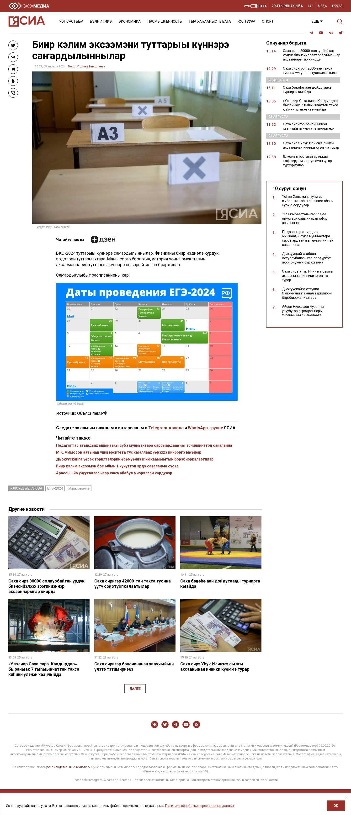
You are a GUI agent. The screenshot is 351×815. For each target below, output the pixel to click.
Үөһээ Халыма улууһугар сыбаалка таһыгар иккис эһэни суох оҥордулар (308, 200)
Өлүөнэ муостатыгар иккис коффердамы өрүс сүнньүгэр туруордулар (307, 160)
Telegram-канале (166, 427)
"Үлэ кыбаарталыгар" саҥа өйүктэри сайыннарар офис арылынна (305, 218)
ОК (336, 806)
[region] (175, 804)
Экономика (129, 21)
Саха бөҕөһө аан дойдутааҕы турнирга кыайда (307, 89)
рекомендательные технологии (69, 767)
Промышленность (164, 21)
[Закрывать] (346, 797)
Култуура (246, 21)
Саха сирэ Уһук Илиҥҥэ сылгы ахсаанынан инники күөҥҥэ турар (214, 666)
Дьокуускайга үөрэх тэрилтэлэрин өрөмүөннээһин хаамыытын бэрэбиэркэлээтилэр (134, 459)
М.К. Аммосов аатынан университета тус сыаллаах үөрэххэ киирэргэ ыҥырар (128, 452)
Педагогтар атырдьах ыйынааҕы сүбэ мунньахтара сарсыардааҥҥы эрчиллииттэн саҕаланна (144, 445)
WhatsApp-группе (205, 427)
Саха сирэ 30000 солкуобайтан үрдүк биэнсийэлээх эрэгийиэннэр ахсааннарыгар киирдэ (46, 586)
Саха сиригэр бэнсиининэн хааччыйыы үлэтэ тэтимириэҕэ (308, 126)
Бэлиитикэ (101, 21)
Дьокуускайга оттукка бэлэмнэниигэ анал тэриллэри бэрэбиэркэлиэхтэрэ (307, 293)
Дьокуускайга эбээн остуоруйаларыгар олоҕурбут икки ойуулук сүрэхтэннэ (306, 258)
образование (79, 488)
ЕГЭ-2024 (55, 488)
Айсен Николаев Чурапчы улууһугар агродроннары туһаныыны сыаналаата (303, 310)
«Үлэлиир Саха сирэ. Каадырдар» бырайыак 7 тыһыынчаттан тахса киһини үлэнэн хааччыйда (43, 669)
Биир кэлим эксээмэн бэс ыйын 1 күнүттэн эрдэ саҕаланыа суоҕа (117, 466)
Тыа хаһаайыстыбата (210, 21)
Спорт (268, 21)
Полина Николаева (91, 66)
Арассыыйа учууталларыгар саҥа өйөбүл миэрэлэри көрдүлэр (114, 473)
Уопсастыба (71, 21)
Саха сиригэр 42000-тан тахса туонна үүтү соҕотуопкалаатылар (132, 583)
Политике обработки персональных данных (199, 806)
